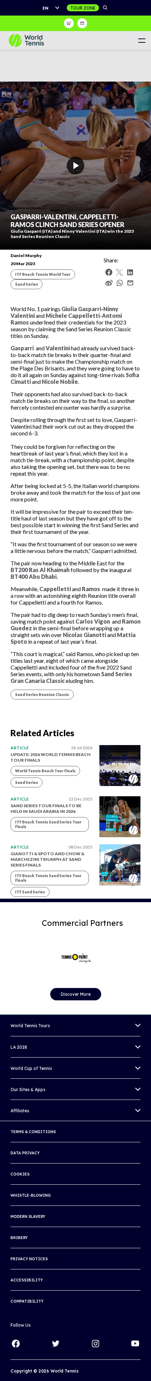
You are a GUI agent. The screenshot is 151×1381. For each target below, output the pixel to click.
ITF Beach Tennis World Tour (43, 274)
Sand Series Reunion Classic (42, 694)
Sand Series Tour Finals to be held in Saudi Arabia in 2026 (46, 808)
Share (121, 284)
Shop (69, 23)
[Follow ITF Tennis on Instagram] (95, 1343)
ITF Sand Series (30, 891)
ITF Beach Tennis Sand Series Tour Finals (48, 824)
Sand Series (26, 284)
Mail (130, 282)
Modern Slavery (28, 1216)
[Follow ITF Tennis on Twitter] (55, 1343)
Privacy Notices (29, 1259)
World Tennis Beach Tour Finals (45, 770)
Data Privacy (25, 1153)
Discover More (76, 994)
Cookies (20, 1174)
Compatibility (27, 1301)
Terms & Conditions (33, 1132)
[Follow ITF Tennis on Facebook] (16, 1343)
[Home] (26, 40)
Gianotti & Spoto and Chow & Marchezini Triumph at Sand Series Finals (47, 859)
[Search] (105, 8)
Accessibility (27, 1280)
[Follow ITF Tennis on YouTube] (135, 1343)
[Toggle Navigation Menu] (141, 40)
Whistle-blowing (31, 1195)
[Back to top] (145, 1368)
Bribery (19, 1238)
